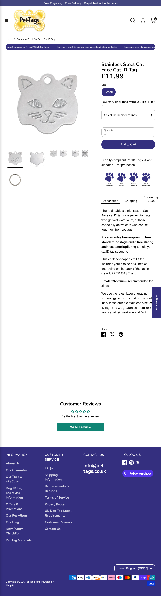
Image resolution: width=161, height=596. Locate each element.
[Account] (143, 18)
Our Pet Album (17, 515)
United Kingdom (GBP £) (132, 568)
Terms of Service (57, 497)
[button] (77, 559)
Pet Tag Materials (19, 540)
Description (110, 200)
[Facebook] (124, 462)
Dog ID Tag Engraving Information (14, 493)
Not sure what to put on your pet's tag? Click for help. (80, 47)
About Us (13, 463)
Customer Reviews (58, 522)
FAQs (49, 468)
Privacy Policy (55, 504)
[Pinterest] (131, 462)
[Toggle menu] (6, 20)
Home (9, 39)
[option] (48, 105)
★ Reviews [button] (156, 302)
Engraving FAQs (151, 199)
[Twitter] (138, 462)
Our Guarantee (16, 470)
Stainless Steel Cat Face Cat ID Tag (36, 39)
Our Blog (12, 522)
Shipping (131, 200)
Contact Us (53, 529)
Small (109, 92)
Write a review (80, 427)
